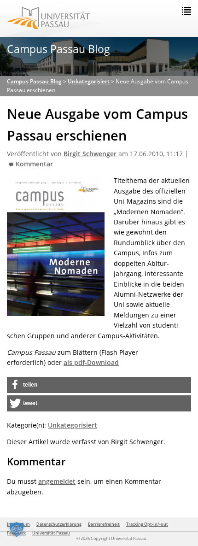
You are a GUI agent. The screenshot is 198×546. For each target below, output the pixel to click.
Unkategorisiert (72, 425)
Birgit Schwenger (90, 154)
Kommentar (34, 164)
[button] (99, 385)
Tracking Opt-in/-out (147, 524)
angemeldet (57, 481)
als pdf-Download (91, 362)
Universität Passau (51, 533)
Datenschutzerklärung (59, 524)
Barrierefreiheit (104, 524)
